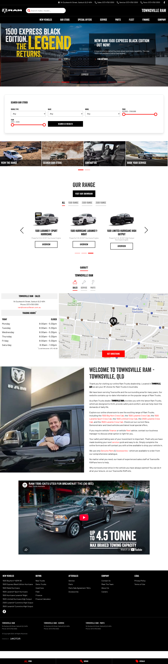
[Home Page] (12, 10)
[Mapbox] (66, 356)
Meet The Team (107, 584)
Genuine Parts (107, 450)
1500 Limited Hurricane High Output (17, 599)
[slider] (123, 114)
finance (112, 430)
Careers (104, 592)
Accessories (122, 450)
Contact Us (105, 581)
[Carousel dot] (47, 82)
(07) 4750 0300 (33, 304)
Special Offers (85, 19)
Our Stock (65, 19)
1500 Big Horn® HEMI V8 (12, 581)
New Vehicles (46, 19)
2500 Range (87, 202)
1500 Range (73, 202)
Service (103, 19)
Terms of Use (139, 584)
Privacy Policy (139, 581)
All (63, 202)
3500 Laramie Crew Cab (112, 422)
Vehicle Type (15, 109)
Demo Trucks (41, 584)
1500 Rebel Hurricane (11, 588)
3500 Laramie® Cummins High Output (18, 606)
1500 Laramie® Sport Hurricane (15, 592)
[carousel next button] (146, 230)
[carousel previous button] (22, 230)
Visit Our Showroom (84, 193)
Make (49, 109)
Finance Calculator (43, 599)
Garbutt (84, 267)
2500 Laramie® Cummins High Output (18, 602)
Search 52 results (65, 124)
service (115, 442)
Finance (146, 19)
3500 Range (101, 202)
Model (87, 109)
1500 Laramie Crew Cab (139, 415)
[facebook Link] (164, 2)
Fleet (131, 19)
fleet (128, 430)
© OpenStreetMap (161, 357)
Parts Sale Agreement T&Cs (80, 588)
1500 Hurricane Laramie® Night (15, 595)
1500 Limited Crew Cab (126, 418)
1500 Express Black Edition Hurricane (18, 584)
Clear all (153, 103)
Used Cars (40, 588)
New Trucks (40, 581)
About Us (105, 588)
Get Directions (113, 353)
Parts (118, 19)
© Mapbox (150, 357)
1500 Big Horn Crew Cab (113, 415)
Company (162, 19)
